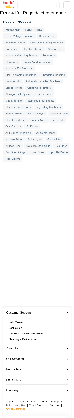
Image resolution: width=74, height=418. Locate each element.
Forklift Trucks (33, 29)
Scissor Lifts (55, 48)
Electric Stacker (33, 48)
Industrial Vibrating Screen (21, 55)
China (20, 401)
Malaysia (56, 401)
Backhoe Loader (15, 42)
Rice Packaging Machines (20, 74)
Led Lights (58, 119)
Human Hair (12, 29)
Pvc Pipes (61, 145)
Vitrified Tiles (12, 145)
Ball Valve (32, 126)
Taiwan (31, 401)
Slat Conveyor (36, 113)
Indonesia (12, 405)
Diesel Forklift (13, 87)
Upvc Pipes (37, 152)
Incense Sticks (14, 139)
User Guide (15, 327)
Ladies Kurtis (38, 119)
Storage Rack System (18, 94)
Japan (10, 401)
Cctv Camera (13, 126)
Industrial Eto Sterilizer (18, 68)
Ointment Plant (59, 113)
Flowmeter (11, 61)
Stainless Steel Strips (18, 107)
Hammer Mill (12, 81)
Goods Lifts (54, 139)
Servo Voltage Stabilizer (19, 36)
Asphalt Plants (13, 113)
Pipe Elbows (12, 158)
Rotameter (48, 55)
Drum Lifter (12, 48)
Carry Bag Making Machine (46, 42)
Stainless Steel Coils (38, 145)
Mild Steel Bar (13, 100)
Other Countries (15, 408)
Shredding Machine (53, 74)
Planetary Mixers (15, 119)
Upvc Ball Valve (58, 152)
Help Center (16, 322)
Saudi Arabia (36, 405)
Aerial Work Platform (39, 87)
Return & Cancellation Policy (26, 333)
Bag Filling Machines (48, 107)
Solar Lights (35, 139)
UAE (23, 405)
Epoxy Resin (44, 94)
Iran (58, 405)
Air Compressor (45, 132)
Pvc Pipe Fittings (15, 152)
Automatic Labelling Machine (43, 81)
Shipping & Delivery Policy (24, 339)
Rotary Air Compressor (37, 61)
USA (50, 405)
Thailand (43, 401)
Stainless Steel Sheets (40, 100)
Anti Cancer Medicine (18, 132)
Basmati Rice (47, 36)
